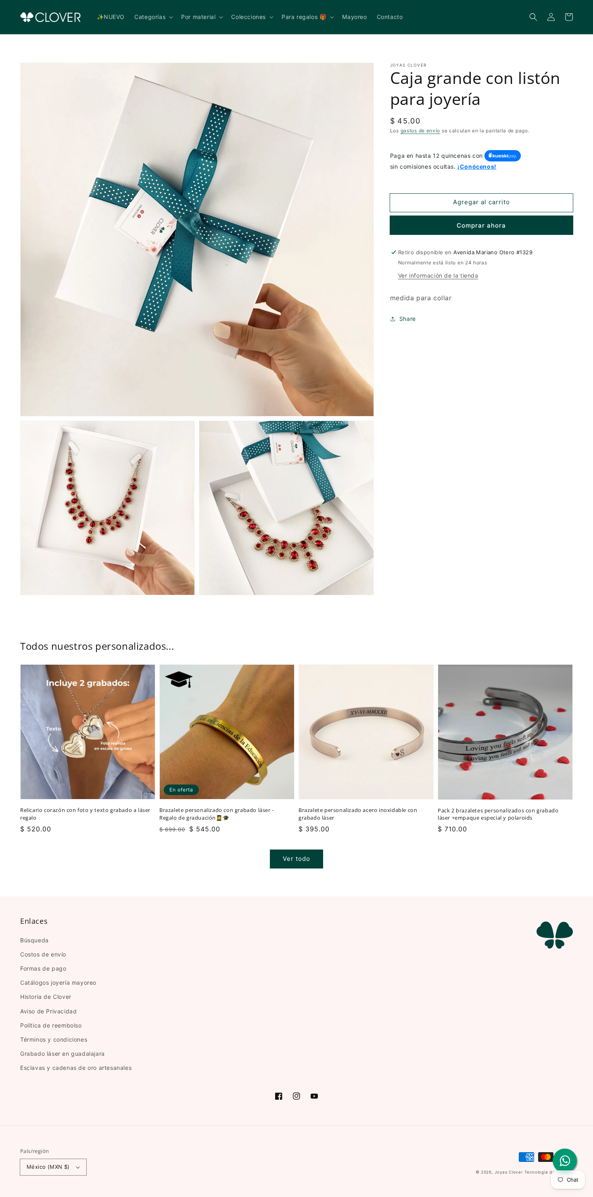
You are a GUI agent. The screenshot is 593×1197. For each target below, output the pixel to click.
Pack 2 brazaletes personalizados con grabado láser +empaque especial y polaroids (498, 814)
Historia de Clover (45, 996)
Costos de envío (43, 954)
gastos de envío (421, 131)
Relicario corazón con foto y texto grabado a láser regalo (85, 813)
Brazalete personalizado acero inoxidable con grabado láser (358, 813)
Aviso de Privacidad (48, 1011)
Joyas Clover (509, 1172)
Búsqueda (34, 940)
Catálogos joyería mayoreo (58, 982)
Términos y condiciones (53, 1039)
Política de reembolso (51, 1025)
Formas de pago (43, 968)
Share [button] (407, 318)
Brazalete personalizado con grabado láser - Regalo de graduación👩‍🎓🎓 (216, 813)
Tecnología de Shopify (548, 1172)
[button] (533, 17)
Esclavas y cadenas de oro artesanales (76, 1067)
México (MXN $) (48, 1167)
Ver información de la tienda (438, 275)
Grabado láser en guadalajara (62, 1053)
